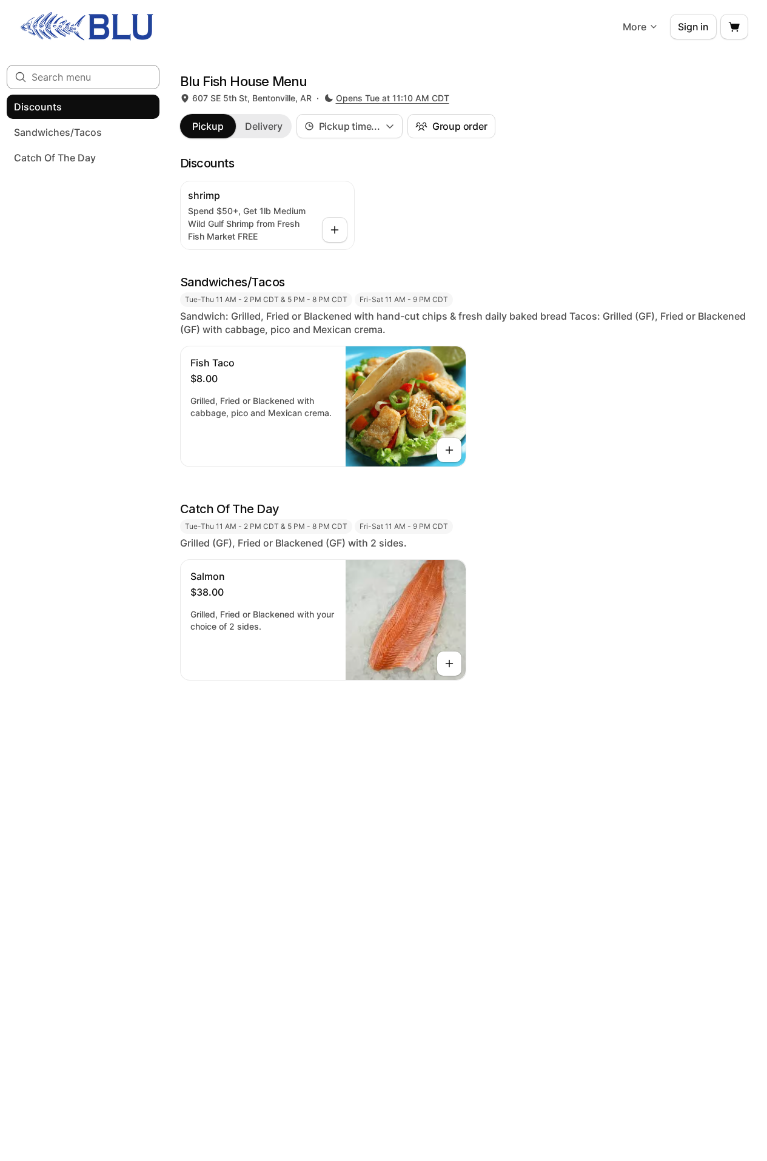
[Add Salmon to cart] (449, 664)
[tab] (208, 126)
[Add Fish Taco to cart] (449, 450)
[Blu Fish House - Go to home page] (87, 27)
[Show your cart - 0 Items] (734, 27)
